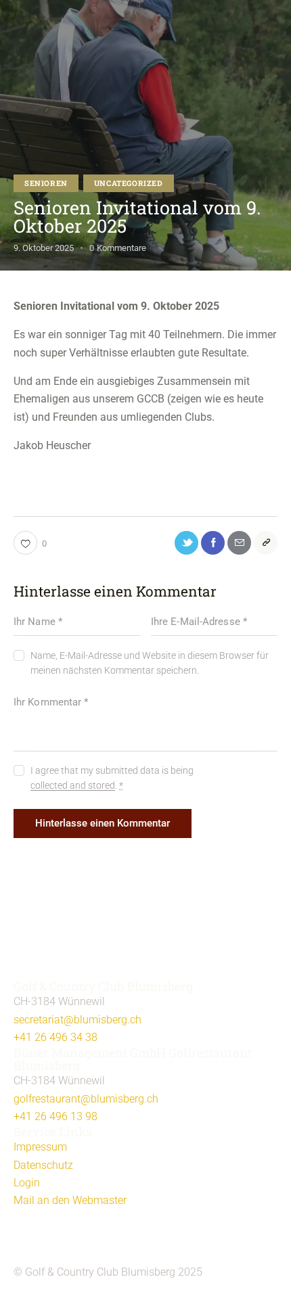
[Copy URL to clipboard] (265, 543)
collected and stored (72, 786)
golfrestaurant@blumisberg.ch (86, 1098)
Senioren (46, 183)
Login (27, 1182)
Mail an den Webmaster (70, 1200)
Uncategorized (128, 183)
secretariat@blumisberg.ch (77, 1019)
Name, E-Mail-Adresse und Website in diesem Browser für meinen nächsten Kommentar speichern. (149, 663)
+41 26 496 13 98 (55, 1116)
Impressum (40, 1146)
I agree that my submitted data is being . (112, 778)
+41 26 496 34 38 (55, 1037)
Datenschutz (43, 1165)
